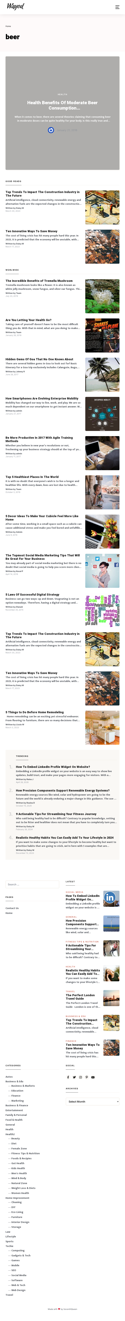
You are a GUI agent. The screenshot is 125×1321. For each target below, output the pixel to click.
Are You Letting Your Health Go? (28, 320)
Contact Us (12, 908)
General (71, 917)
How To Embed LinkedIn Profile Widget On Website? (53, 767)
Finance (71, 1041)
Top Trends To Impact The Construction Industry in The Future (43, 193)
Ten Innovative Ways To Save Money (31, 231)
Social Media (74, 892)
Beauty (15, 1138)
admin (19, 411)
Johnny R (20, 371)
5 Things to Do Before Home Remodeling (35, 712)
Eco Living (17, 1212)
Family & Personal (16, 1115)
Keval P (19, 571)
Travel (70, 991)
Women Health (20, 1193)
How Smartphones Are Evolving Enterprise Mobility (42, 398)
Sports (10, 1241)
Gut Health (17, 1163)
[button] (117, 7)
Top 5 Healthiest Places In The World (32, 477)
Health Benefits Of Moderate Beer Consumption (62, 105)
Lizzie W (20, 724)
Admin (19, 532)
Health (62, 94)
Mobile (15, 1265)
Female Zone (19, 1148)
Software (17, 1280)
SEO (13, 1270)
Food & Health (14, 1120)
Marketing (17, 1101)
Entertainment (14, 1110)
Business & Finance (17, 1105)
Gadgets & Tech (20, 1255)
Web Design (18, 1290)
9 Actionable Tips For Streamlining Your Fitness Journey (56, 814)
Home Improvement (17, 1198)
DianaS (19, 607)
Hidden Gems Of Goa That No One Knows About (39, 359)
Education (17, 1091)
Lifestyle (11, 1236)
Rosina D (31, 803)
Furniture (16, 1217)
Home (9, 913)
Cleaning (16, 1202)
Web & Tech (18, 1285)
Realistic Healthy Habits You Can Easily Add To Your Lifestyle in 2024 (64, 838)
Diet (13, 1143)
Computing (18, 1250)
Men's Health (19, 1173)
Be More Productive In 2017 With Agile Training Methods (39, 439)
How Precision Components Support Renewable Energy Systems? (63, 791)
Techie (9, 1246)
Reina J (30, 779)
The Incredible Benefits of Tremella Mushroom (39, 281)
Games (15, 1260)
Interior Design (20, 1222)
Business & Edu (76, 1016)
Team (18, 293)
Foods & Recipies (21, 1158)
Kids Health (18, 1168)
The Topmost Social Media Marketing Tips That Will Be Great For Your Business (43, 557)
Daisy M (20, 208)
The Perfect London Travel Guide (80, 997)
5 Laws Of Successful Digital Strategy (32, 595)
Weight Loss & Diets (23, 1188)
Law (8, 1232)
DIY (13, 1207)
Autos (9, 1077)
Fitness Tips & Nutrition (82, 941)
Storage (16, 1227)
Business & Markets (23, 1086)
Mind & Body (18, 1178)
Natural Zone (19, 1183)
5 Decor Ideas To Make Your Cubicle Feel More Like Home (42, 518)
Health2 (10, 1134)
